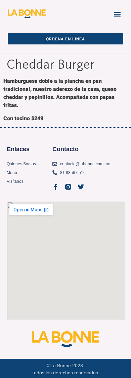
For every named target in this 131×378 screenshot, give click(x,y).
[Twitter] (81, 187)
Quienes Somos (21, 164)
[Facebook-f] (55, 187)
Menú (12, 172)
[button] (117, 14)
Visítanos (15, 181)
